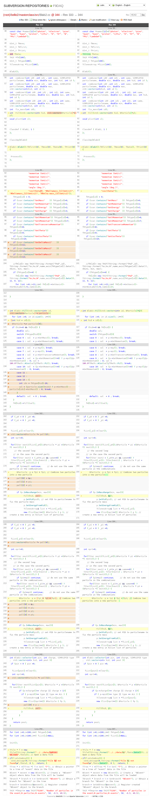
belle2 (14, 14)
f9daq (58, 6)
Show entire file (39, 20)
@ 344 (55, 14)
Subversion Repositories (26, 6)
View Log (115, 20)
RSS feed (127, 20)
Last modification (99, 20)
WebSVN (59, 796)
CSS (101, 796)
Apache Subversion (77, 796)
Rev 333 (24, 20)
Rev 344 (112, 25)
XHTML (95, 796)
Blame (84, 20)
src (37, 14)
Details (73, 20)
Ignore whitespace (58, 20)
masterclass (26, 14)
